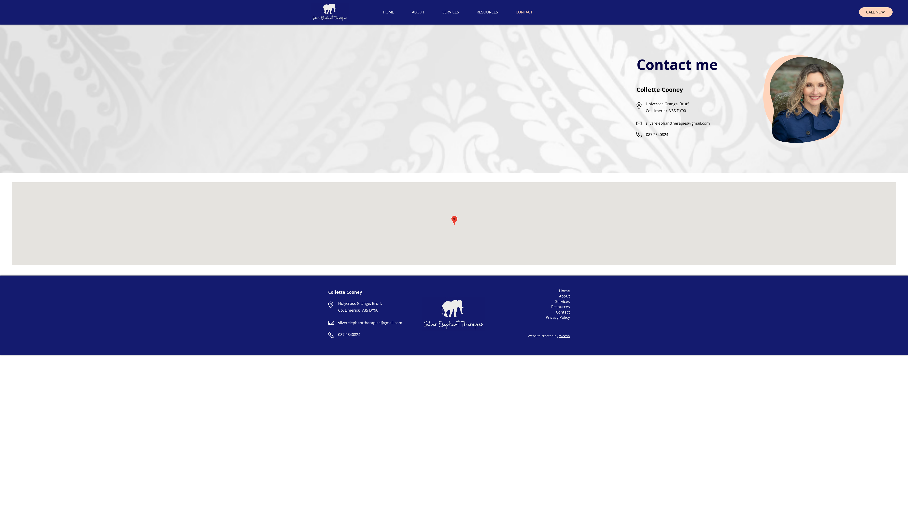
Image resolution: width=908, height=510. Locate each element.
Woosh (564, 336)
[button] (450, 12)
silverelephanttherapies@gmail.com (678, 123)
